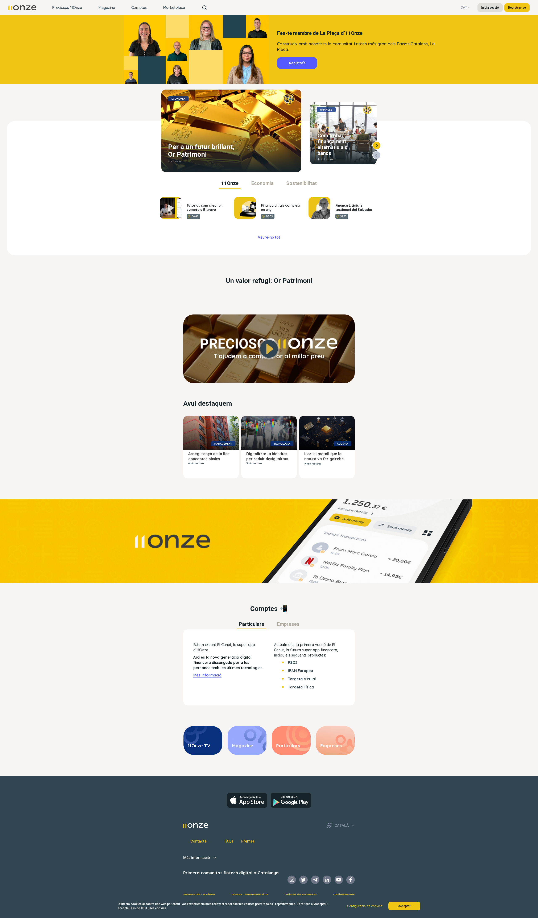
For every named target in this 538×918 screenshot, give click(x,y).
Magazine (106, 7)
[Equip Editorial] (289, 99)
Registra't (297, 63)
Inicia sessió (490, 7)
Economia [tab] (262, 183)
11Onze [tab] (230, 183)
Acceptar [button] (404, 906)
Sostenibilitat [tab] (301, 183)
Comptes (139, 7)
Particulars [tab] (251, 624)
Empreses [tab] (288, 624)
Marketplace (174, 7)
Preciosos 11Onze (67, 7)
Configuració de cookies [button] (364, 906)
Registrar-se (517, 7)
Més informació (207, 675)
